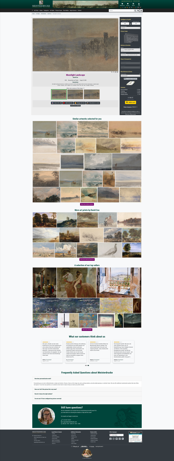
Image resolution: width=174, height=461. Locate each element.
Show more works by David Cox (87, 259)
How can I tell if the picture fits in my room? (46, 389)
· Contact (53, 433)
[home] (32, 10)
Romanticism (43, 13)
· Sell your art (73, 435)
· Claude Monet (93, 435)
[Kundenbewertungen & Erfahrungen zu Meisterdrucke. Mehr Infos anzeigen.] (135, 436)
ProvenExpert (48, 359)
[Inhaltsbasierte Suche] (138, 10)
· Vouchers (73, 441)
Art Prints (36, 10)
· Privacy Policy (54, 438)
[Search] (135, 10)
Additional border (124, 26)
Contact (79, 10)
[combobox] (130, 28)
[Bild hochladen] (141, 10)
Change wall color (80, 103)
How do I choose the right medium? (43, 394)
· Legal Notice (54, 435)
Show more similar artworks (87, 204)
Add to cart (131, 102)
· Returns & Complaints (56, 441)
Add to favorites (69, 103)
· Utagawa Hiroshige (94, 440)
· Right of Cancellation (56, 440)
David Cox (49, 13)
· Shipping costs (74, 437)
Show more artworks (87, 329)
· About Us (53, 443)
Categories (46, 10)
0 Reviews (78, 105)
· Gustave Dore (93, 441)
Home (33, 13)
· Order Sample (73, 443)
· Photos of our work (74, 440)
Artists (41, 10)
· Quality (72, 438)
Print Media (66, 10)
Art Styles (52, 10)
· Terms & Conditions (55, 437)
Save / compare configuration (131, 78)
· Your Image (73, 433)
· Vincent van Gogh (93, 433)
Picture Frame (58, 10)
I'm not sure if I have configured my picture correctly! (48, 398)
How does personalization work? (43, 378)
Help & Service (73, 10)
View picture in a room (93, 103)
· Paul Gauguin (93, 437)
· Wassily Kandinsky (94, 438)
